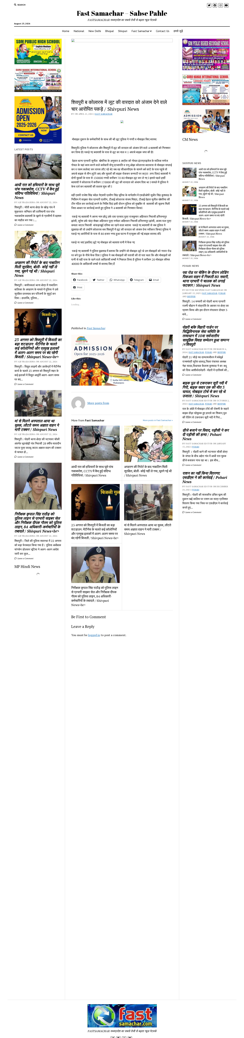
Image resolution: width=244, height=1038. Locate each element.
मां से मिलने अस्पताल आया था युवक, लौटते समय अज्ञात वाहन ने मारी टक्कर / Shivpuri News (36, 425)
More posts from (98, 403)
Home (65, 31)
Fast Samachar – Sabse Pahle (122, 13)
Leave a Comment (25, 224)
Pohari (221, 293)
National (79, 31)
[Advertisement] (122, 690)
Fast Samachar (140, 31)
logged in (94, 635)
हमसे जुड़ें (178, 31)
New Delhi (94, 31)
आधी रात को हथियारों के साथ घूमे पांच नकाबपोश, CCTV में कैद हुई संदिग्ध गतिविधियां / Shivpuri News (36, 191)
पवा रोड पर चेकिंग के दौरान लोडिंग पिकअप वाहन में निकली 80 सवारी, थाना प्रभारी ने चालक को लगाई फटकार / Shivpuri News (205, 278)
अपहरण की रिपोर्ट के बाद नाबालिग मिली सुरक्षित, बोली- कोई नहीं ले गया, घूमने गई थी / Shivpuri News (36, 269)
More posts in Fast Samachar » (158, 420)
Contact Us (162, 31)
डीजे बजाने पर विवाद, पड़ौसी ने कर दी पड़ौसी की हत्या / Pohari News (205, 434)
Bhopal (109, 31)
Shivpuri (122, 31)
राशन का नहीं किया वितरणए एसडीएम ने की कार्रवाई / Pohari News (204, 477)
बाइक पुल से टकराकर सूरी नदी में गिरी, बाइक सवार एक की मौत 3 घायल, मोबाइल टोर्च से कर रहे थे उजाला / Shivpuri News (204, 389)
